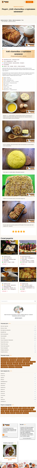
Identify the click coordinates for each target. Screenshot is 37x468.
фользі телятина (22, 363)
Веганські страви (12, 259)
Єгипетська (3, 375)
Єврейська (3, 373)
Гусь (20, 407)
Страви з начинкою (21, 66)
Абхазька (2, 379)
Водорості (10, 407)
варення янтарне (29, 363)
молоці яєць (28, 358)
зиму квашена (9, 363)
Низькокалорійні (3, 336)
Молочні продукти (14, 285)
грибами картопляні (11, 361)
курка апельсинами (26, 365)
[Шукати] (35, 301)
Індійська (2, 377)
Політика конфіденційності (27, 438)
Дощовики (24, 407)
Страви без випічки (4, 352)
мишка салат (3, 363)
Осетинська (3, 395)
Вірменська (3, 391)
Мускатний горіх (25, 409)
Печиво (12, 262)
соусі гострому (11, 367)
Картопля (27, 285)
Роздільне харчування (4, 350)
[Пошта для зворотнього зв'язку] (3, 435)
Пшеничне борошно (28, 411)
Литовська (3, 393)
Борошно (8, 285)
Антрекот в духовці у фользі (10, 459)
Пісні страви (6, 259)
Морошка (19, 409)
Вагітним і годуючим (4, 326)
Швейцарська (3, 401)
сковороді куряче (19, 367)
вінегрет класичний (13, 358)
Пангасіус (7, 411)
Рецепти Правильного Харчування (7, 340)
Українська (3, 399)
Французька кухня (15, 59)
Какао (29, 407)
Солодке (11, 66)
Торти (8, 289)
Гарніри (23, 289)
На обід (23, 260)
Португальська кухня (26, 256)
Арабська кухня (25, 283)
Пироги (15, 66)
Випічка (5, 66)
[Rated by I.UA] (5, 436)
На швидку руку (33, 260)
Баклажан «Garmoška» (27, 253)
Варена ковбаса (4, 407)
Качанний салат (4, 409)
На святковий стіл (29, 287)
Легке (15, 409)
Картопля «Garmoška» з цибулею (28, 279)
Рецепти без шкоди (7, 286)
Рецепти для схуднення (5, 346)
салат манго (16, 363)
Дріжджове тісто (10, 61)
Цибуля (30, 285)
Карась (33, 407)
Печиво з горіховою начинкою (9, 252)
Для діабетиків (3, 332)
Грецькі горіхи (15, 407)
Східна (2, 397)
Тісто (5, 61)
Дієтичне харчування (4, 334)
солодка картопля (4, 367)
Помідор (21, 411)
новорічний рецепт (21, 358)
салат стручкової (4, 365)
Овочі (23, 285)
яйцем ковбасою (18, 361)
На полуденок (6, 64)
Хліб (8, 66)
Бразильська (3, 387)
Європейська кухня (7, 59)
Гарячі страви (24, 262)
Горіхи (15, 61)
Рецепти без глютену (4, 342)
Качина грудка (10, 409)
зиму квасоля (3, 361)
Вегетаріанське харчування (27, 286)
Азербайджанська (4, 381)
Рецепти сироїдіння (4, 348)
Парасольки (16, 411)
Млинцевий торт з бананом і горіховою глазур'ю (9, 279)
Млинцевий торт (13, 289)
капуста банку (32, 361)
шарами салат (11, 365)
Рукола (34, 411)
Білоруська (3, 389)
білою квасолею (25, 361)
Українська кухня (7, 256)
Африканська (3, 383)
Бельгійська (3, 385)
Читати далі (4, 291)
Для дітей (11, 287)
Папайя (11, 411)
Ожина (2, 411)
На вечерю (28, 260)
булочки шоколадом (4, 358)
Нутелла (31, 409)
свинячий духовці (18, 365)
